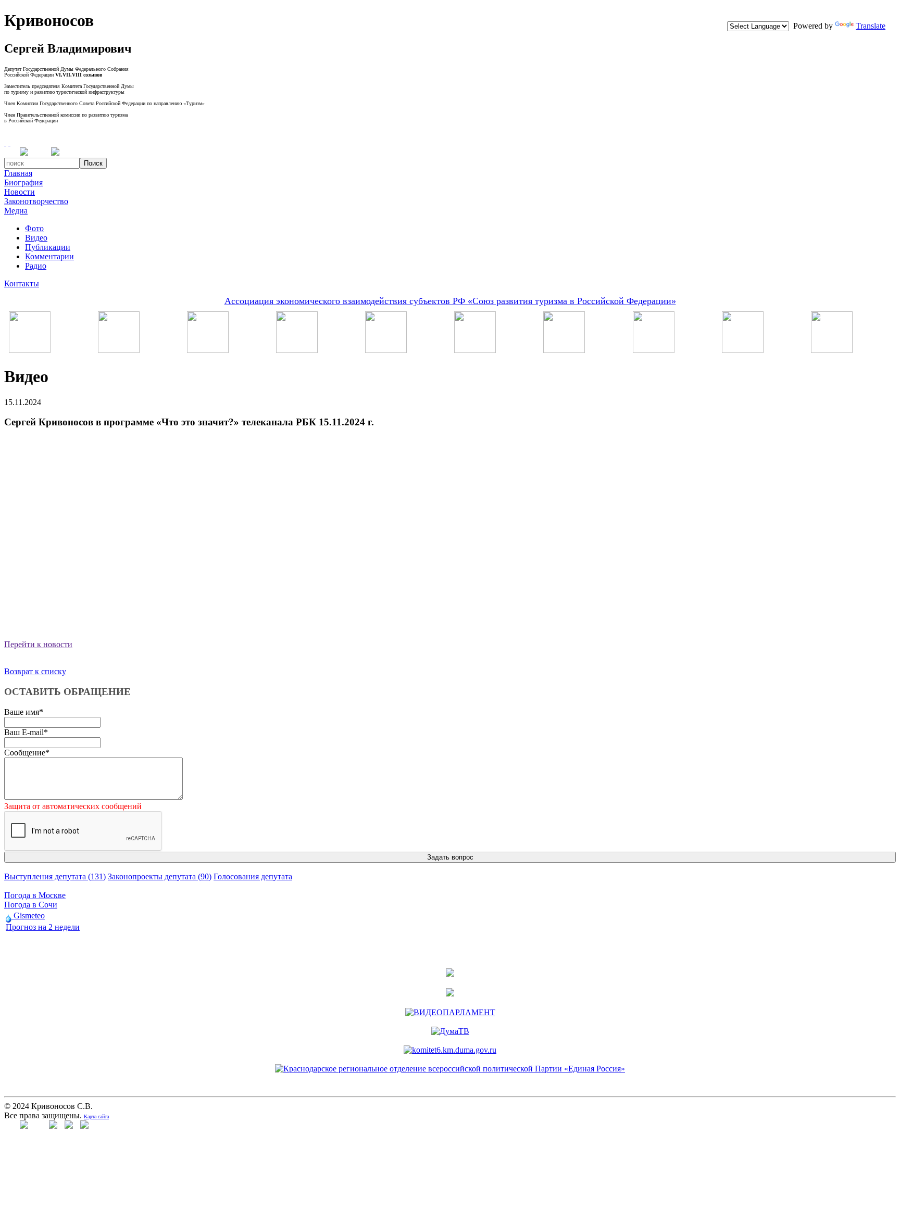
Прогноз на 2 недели (43, 927)
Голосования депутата (253, 876)
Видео (36, 237)
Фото (34, 228)
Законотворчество (36, 201)
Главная (18, 173)
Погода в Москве (35, 895)
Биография (23, 182)
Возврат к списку (35, 671)
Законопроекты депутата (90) (159, 876)
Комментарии (49, 256)
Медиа (16, 210)
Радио (35, 265)
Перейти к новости (38, 644)
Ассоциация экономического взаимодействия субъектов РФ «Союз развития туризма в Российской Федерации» (450, 301)
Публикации (47, 247)
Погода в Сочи (30, 904)
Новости (19, 191)
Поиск (93, 163)
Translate (870, 25)
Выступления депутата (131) (55, 876)
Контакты (21, 283)
